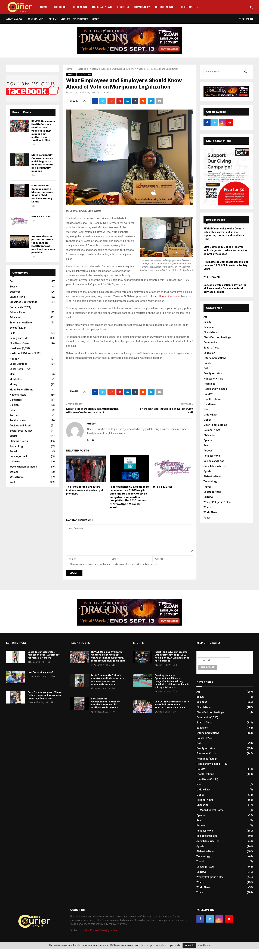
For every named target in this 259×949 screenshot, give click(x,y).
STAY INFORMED (72, 461)
